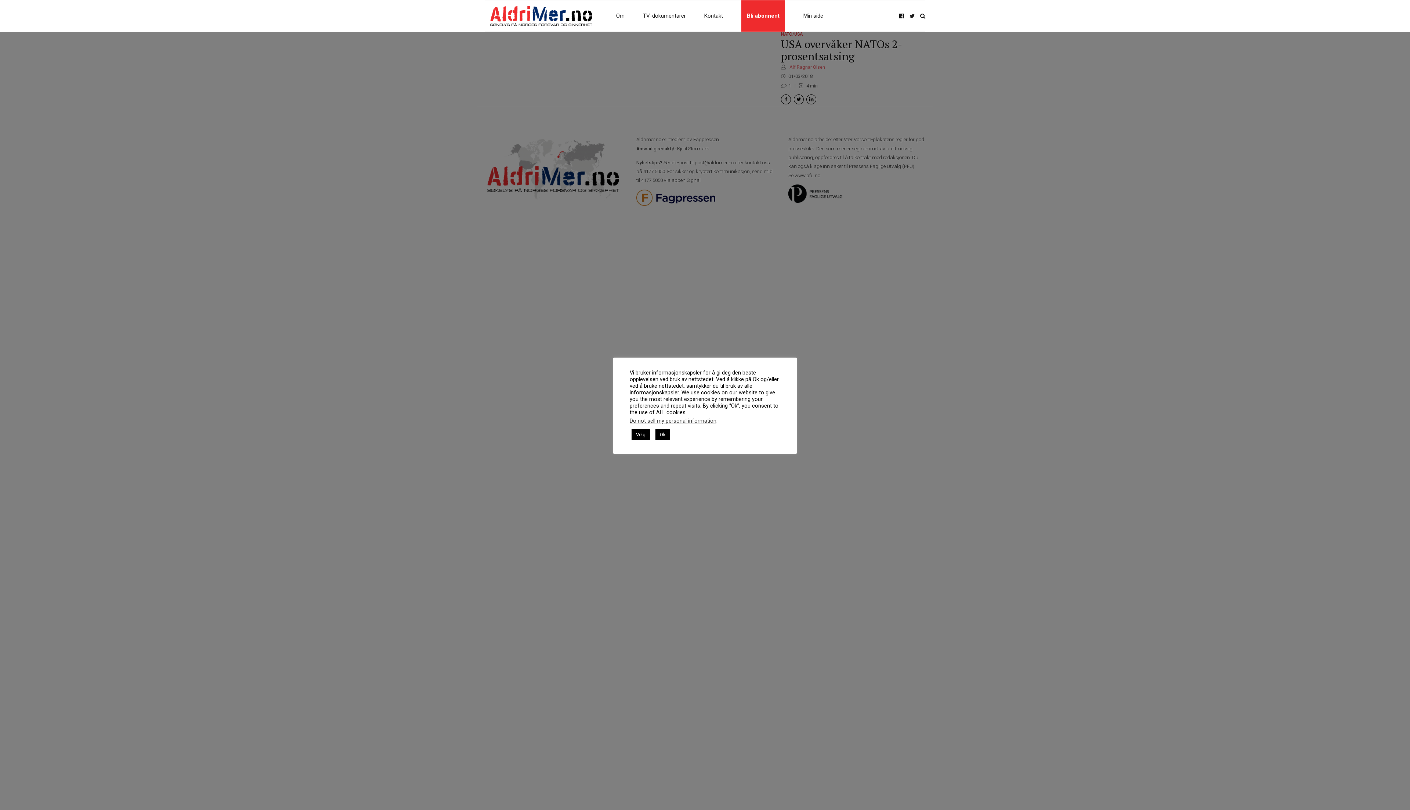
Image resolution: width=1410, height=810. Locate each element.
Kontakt (713, 15)
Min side (813, 15)
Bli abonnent (763, 15)
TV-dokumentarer (664, 15)
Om (620, 15)
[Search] (922, 16)
